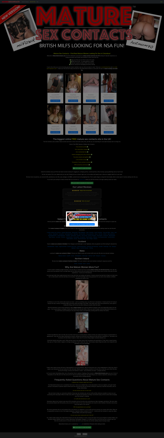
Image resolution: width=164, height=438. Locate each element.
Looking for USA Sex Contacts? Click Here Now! (82, 224)
